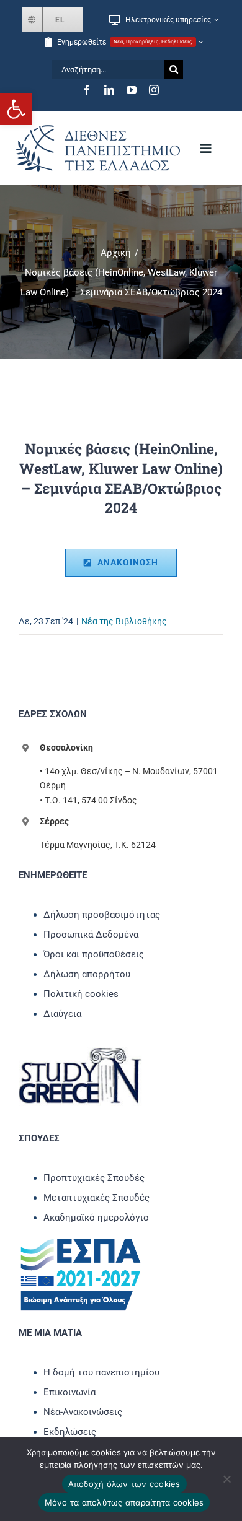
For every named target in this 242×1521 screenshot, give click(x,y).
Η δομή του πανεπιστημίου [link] (101, 1372)
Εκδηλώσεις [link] (69, 1431)
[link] (16, 109)
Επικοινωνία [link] (69, 1392)
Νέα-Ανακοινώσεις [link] (82, 1412)
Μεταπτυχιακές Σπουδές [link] (96, 1197)
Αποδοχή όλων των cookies (124, 1484)
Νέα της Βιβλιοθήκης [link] (124, 621)
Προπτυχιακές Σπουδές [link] (94, 1177)
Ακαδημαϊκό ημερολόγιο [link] (96, 1217)
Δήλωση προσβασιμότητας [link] (101, 914)
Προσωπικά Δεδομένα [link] (90, 934)
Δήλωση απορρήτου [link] (86, 974)
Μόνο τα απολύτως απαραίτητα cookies (124, 1502)
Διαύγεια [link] (62, 1013)
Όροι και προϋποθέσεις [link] (93, 954)
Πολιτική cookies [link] (81, 994)
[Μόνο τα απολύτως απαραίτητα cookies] (226, 1479)
